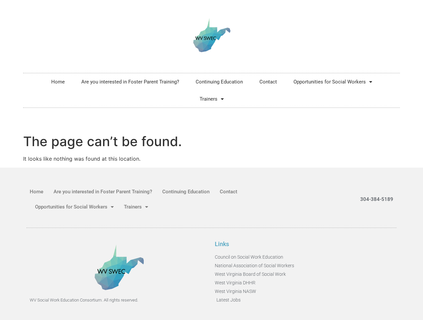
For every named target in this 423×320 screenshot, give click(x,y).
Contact (268, 82)
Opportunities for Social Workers (329, 82)
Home (58, 82)
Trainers (208, 99)
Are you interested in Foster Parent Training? (130, 82)
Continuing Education (219, 82)
